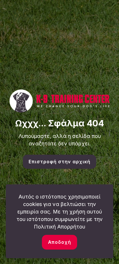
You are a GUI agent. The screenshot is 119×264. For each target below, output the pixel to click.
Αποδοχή (59, 242)
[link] (59, 101)
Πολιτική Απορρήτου (59, 227)
